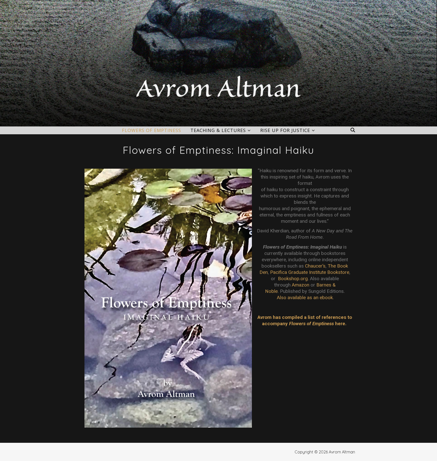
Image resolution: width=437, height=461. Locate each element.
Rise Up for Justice (285, 130)
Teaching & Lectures (218, 130)
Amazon (300, 285)
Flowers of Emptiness (151, 130)
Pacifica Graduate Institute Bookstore (309, 272)
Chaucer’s (315, 266)
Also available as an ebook (305, 297)
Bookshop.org (293, 278)
